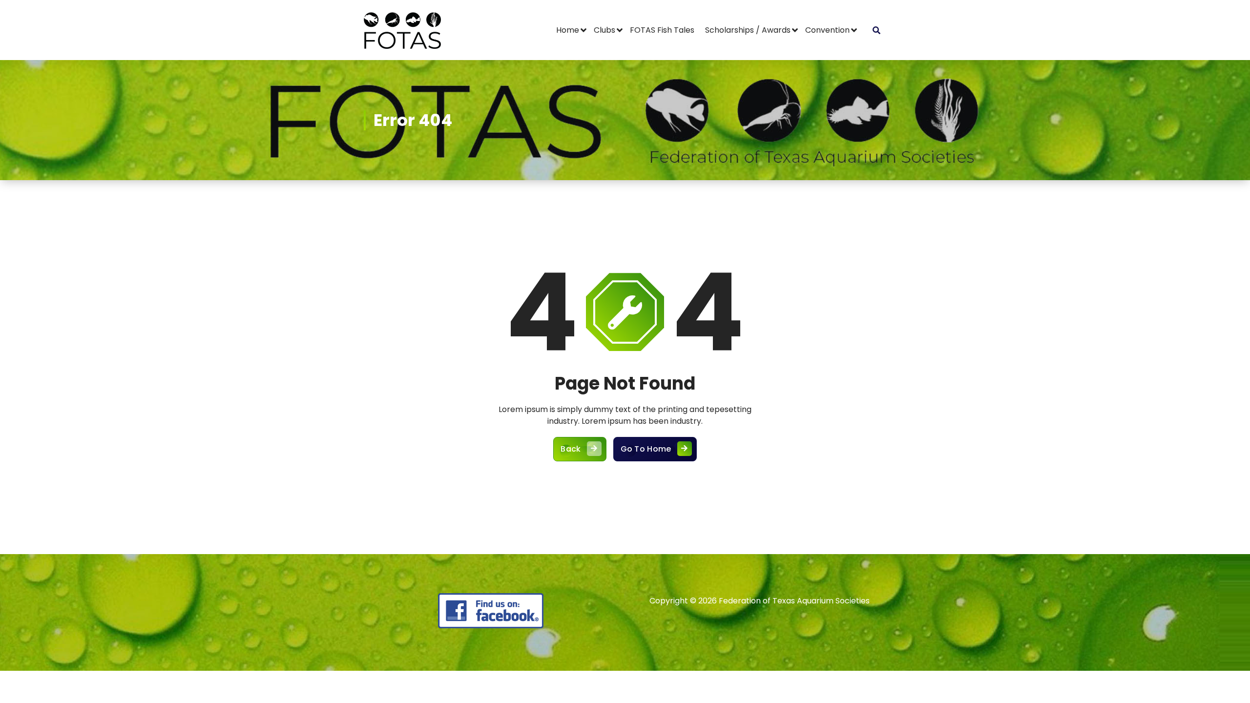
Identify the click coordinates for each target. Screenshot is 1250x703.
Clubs (604, 30)
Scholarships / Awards (748, 30)
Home (567, 30)
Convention (827, 30)
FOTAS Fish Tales (662, 30)
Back (571, 449)
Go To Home (646, 449)
